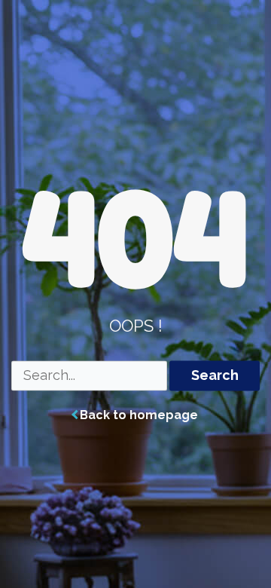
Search (215, 376)
